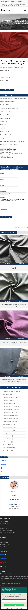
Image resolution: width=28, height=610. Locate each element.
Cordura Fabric (7, 450)
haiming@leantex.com (19, 4)
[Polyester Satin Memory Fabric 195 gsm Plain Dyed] (14, 337)
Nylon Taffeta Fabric (8, 427)
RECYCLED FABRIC (8, 448)
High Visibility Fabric (8, 394)
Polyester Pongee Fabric (9, 403)
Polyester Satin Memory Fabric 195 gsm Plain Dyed (14, 342)
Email (3, 598)
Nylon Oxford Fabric (8, 424)
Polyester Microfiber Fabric (10, 391)
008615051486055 (7, 4)
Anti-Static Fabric (7, 436)
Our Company (4, 542)
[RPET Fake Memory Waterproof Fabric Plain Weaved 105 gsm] (14, 300)
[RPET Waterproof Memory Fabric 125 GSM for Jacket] (14, 262)
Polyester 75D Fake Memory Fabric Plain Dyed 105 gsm (21, 227)
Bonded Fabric (6, 439)
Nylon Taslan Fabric (8, 430)
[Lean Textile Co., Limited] (5, 11)
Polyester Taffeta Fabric (9, 415)
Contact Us (3, 546)
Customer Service (5, 544)
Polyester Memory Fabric (22, 23)
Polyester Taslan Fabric (9, 421)
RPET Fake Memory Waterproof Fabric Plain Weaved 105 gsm (14, 305)
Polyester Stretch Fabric (9, 400)
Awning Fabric (6, 433)
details (7, 263)
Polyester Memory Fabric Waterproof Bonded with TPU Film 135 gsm (14, 380)
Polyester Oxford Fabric (9, 397)
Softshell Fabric (7, 442)
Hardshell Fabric (7, 445)
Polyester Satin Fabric (8, 412)
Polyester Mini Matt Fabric (10, 406)
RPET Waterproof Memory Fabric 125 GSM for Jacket (14, 267)
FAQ (1, 540)
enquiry (7, 89)
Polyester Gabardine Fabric (10, 409)
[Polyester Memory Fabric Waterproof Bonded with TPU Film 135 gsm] (14, 375)
